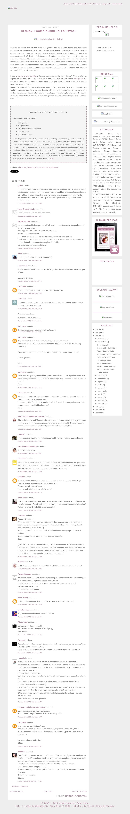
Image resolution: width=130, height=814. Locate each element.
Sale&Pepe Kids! (104, 360)
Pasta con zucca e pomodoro (109, 354)
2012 (98, 336)
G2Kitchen (109, 166)
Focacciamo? (102, 345)
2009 (98, 413)
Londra (102, 177)
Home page (48, 792)
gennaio (101, 403)
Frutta (100, 162)
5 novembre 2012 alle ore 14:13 (30, 387)
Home (66, 4)
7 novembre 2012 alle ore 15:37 (30, 746)
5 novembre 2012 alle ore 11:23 (30, 366)
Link (120, 4)
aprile (100, 394)
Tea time (98, 209)
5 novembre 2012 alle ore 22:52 (30, 604)
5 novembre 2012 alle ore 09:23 (30, 293)
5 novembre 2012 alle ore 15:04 (30, 441)
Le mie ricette (44, 167)
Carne (118, 142)
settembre (102, 379)
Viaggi (103, 212)
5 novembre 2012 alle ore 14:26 (30, 411)
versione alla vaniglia (27, 76)
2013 (98, 333)
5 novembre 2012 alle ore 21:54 (30, 592)
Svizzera (117, 206)
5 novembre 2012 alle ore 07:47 (30, 204)
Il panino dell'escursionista (110, 171)
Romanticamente (114, 200)
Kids (36, 167)
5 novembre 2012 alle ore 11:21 (30, 332)
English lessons (114, 157)
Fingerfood (97, 159)
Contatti (114, 4)
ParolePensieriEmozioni (104, 194)
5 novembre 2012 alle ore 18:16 (30, 492)
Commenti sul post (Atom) (76, 796)
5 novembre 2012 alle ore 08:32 (30, 260)
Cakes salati (106, 142)
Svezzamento (108, 206)
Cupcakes (114, 154)
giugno (101, 388)
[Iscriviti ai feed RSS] (107, 82)
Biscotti (111, 139)
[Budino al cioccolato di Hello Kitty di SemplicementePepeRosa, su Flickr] (48, 39)
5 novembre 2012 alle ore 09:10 (30, 281)
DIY (120, 154)
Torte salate (116, 209)
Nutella (102, 189)
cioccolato (22, 167)
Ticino (107, 209)
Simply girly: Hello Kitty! (106, 348)
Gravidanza (105, 168)
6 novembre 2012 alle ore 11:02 (30, 617)
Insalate (96, 174)
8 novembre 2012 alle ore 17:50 (30, 781)
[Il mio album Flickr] (107, 90)
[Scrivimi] (98, 82)
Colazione (99, 144)
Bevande (103, 139)
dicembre (102, 339)
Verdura (96, 212)
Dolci (104, 156)
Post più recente (17, 792)
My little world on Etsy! (106, 367)
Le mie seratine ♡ (104, 364)
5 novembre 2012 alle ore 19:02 (30, 510)
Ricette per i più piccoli (101, 4)
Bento (95, 139)
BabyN (118, 136)
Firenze (106, 159)
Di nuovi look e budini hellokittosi (48, 31)
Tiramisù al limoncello (106, 357)
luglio (100, 385)
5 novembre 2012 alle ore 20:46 (30, 568)
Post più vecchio (79, 792)
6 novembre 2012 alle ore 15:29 (30, 653)
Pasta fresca (98, 197)
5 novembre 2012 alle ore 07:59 (30, 216)
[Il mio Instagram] (115, 90)
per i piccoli (78, 79)
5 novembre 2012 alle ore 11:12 (30, 321)
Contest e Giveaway (102, 148)
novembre (102, 342)
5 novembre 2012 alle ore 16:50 (30, 471)
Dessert (30, 167)
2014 (98, 329)
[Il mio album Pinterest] (115, 82)
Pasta (118, 195)
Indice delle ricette (85, 4)
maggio (101, 391)
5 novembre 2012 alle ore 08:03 (30, 248)
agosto (101, 382)
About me (73, 4)
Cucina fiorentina (112, 151)
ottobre (101, 375)
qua (51, 159)
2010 (98, 410)
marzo (100, 397)
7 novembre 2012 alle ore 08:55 (30, 702)
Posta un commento (20, 786)
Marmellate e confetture (103, 183)
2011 (98, 406)
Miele (110, 186)
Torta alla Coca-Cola (105, 351)
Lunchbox (110, 177)
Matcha (118, 183)
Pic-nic (107, 197)
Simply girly (100, 203)
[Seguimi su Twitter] (98, 90)
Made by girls (115, 180)
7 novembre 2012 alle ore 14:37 (30, 717)
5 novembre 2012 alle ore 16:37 (30, 453)
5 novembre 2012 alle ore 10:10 (30, 308)
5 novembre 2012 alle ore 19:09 (30, 556)
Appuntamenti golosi (102, 133)
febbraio (101, 400)
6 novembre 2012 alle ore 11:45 (30, 635)
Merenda (54, 167)
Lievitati (108, 174)
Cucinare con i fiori (101, 154)
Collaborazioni (114, 145)
